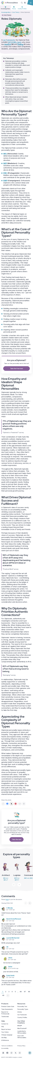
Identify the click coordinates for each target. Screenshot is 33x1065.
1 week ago (11, 909)
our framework (9, 40)
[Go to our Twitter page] (15, 1053)
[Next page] (8, 995)
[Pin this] (15, 804)
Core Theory (15, 12)
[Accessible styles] (30, 1053)
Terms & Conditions (7, 1045)
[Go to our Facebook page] (7, 1053)
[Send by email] (20, 804)
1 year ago (11, 920)
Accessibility (4, 1048)
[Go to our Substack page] (3, 1053)
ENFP (5, 181)
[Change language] (25, 3)
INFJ (5, 154)
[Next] (19, 884)
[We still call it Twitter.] (11, 804)
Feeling (20, 44)
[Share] (3, 804)
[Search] (22, 3)
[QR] (24, 804)
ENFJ (5, 173)
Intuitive (7, 44)
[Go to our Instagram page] (11, 1053)
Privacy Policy (21, 1045)
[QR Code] (20, 1053)
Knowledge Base (6, 12)
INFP (5, 163)
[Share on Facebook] (7, 804)
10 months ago (14, 968)
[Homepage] (9, 2)
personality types (14, 42)
